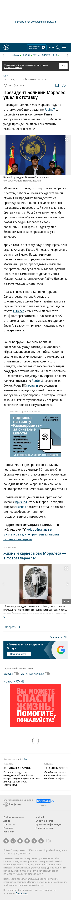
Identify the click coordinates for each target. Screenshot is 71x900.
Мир (5, 75)
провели (32, 385)
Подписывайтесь (18, 653)
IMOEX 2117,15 (49, 55)
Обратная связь (44, 820)
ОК (63, 66)
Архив (6, 820)
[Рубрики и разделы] (64, 47)
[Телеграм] (6, 840)
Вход (51, 47)
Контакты (9, 824)
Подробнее (22, 893)
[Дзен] (20, 840)
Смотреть (10, 627)
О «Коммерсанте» (13, 817)
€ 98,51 (26, 55)
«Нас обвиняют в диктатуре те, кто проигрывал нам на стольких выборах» (31, 534)
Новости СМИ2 (13, 681)
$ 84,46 (15, 55)
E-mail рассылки (45, 828)
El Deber (18, 311)
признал (21, 502)
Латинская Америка (32, 673)
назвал (21, 507)
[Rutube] (34, 840)
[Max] (41, 840)
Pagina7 (49, 109)
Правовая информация (49, 824)
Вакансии (8, 831)
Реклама (8, 828)
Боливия (8, 673)
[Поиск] (58, 47)
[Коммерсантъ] (6, 47)
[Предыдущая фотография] (3, 583)
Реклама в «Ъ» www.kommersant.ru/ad (35, 21)
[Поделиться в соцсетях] (64, 85)
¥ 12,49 (36, 55)
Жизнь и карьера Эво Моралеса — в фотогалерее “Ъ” (34, 555)
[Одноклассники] (27, 840)
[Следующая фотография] (67, 583)
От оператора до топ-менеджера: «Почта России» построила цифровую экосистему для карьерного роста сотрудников (21, 778)
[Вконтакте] (13, 840)
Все (25, 759)
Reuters (37, 380)
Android (40, 817)
